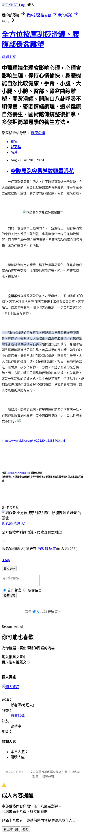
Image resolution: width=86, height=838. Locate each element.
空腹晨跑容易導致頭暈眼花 (42, 171)
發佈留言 (9, 595)
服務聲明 (48, 776)
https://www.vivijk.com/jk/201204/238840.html (33, 440)
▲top (6, 560)
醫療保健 (38, 133)
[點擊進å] (19, 421)
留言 (52, 549)
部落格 (16, 147)
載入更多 (9, 568)
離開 (25, 829)
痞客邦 (42, 549)
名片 (14, 152)
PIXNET (21, 772)
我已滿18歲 (11, 829)
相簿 (14, 142)
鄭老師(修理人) (13, 523)
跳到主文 (9, 57)
